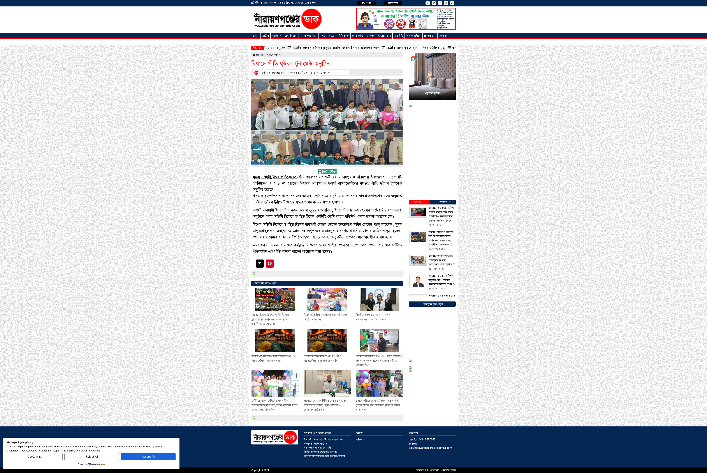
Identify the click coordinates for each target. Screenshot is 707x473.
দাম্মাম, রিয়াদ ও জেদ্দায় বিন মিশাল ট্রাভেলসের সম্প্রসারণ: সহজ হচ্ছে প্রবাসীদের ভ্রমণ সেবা (270, 319)
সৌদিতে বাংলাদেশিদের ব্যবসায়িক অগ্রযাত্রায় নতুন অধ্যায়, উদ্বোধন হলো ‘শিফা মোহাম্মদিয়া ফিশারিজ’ (274, 405)
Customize (35, 456)
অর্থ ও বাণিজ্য (414, 36)
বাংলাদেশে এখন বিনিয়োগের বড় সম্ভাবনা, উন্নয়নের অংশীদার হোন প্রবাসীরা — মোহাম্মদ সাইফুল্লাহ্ (326, 405)
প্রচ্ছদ (255, 36)
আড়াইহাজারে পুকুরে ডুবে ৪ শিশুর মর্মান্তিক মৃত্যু (356, 48)
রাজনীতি (398, 36)
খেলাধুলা (443, 36)
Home (259, 54)
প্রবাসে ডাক (430, 36)
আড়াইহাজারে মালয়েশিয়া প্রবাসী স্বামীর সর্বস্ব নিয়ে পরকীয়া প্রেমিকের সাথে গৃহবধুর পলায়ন (449, 48)
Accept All (148, 456)
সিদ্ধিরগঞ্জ (344, 36)
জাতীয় (265, 36)
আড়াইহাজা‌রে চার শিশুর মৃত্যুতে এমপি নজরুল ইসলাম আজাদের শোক (276, 48)
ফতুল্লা (332, 36)
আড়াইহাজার (384, 36)
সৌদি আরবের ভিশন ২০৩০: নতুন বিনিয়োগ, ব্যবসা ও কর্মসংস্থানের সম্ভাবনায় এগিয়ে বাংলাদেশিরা (379, 360)
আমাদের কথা (422, 470)
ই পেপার (366, 3)
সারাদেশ (276, 36)
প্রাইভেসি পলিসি (449, 470)
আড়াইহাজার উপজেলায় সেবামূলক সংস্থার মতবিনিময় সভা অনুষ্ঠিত (441, 260)
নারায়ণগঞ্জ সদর (308, 36)
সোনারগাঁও (357, 36)
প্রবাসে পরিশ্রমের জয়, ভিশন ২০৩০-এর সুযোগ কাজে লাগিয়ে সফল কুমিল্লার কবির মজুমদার (378, 405)
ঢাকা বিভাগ (290, 36)
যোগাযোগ (435, 470)
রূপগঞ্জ (370, 36)
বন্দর (322, 36)
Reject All (92, 456)
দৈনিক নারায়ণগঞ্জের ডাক (273, 72)
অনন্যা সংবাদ (260, 42)
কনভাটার (393, 3)
